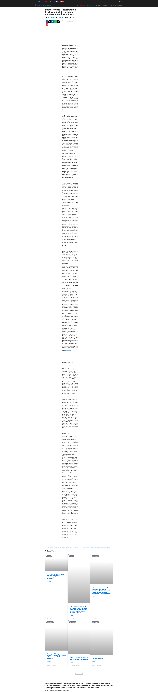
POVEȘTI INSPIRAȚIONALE (116, 5)
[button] (47, 21)
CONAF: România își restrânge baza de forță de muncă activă (79, 658)
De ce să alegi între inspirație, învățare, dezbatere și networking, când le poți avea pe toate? (56, 576)
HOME (76, 5)
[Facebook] (119, 1)
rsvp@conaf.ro (68, 350)
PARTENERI (45, 1)
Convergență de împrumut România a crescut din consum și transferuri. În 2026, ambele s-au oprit (56, 656)
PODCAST (57, 1)
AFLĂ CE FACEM (90, 5)
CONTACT (51, 1)
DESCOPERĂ (98, 5)
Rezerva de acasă (97, 658)
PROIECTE (105, 5)
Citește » (49, 581)
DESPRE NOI (82, 5)
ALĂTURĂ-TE (38, 1)
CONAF (61, 1)
